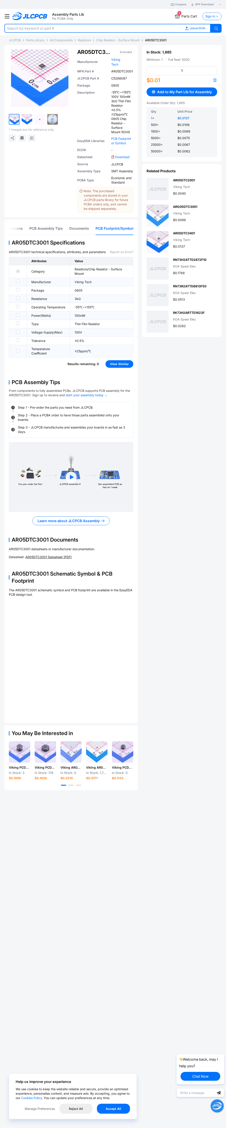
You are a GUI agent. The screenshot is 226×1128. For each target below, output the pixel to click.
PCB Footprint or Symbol (121, 141)
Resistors (84, 40)
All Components (61, 40)
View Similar (119, 364)
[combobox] (92, 28)
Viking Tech (83, 282)
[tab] (46, 228)
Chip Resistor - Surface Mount (118, 40)
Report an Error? (121, 252)
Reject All (76, 1109)
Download (122, 157)
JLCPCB (15, 40)
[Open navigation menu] (7, 16)
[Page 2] (71, 785)
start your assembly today (85, 395)
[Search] (216, 28)
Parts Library (35, 40)
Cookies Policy (31, 1098)
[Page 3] (78, 785)
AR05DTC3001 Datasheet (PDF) (48, 557)
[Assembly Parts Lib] (29, 16)
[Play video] (71, 477)
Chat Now (200, 1076)
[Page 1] (63, 785)
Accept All (113, 1109)
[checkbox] (18, 271)
